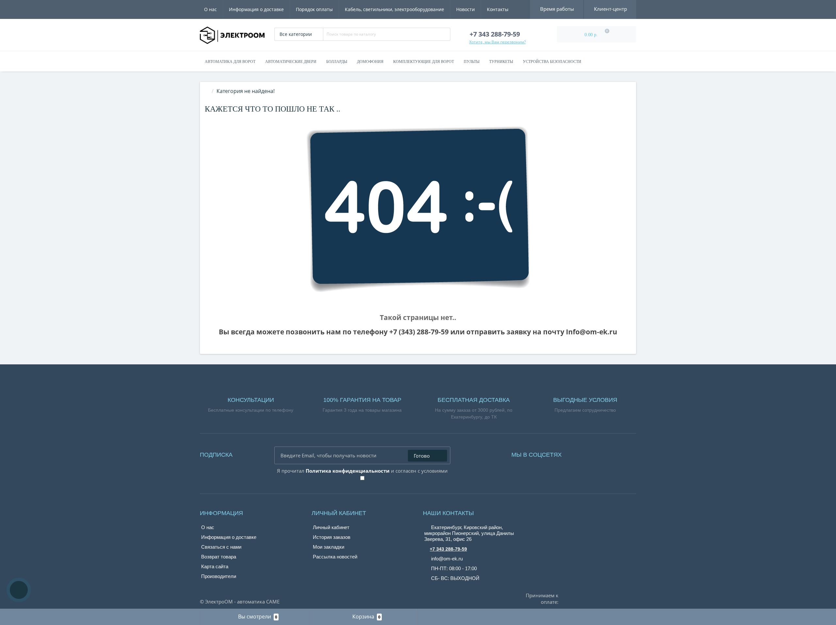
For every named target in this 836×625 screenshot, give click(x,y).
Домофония (370, 61)
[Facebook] (575, 453)
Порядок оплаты (314, 9)
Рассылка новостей (335, 556)
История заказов (331, 537)
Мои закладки (328, 547)
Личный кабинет (331, 527)
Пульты (471, 61)
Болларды (336, 61)
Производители (218, 576)
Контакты (497, 9)
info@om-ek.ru (446, 558)
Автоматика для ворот (230, 61)
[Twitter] (603, 453)
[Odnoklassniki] (594, 453)
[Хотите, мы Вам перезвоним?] (19, 590)
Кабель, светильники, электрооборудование (394, 9)
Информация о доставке (256, 9)
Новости (465, 9)
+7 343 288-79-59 (448, 549)
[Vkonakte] (584, 453)
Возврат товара (218, 556)
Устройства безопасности (552, 61)
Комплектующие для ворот (423, 61)
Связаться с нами (221, 547)
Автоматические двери (290, 61)
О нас (210, 9)
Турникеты (501, 61)
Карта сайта (214, 566)
